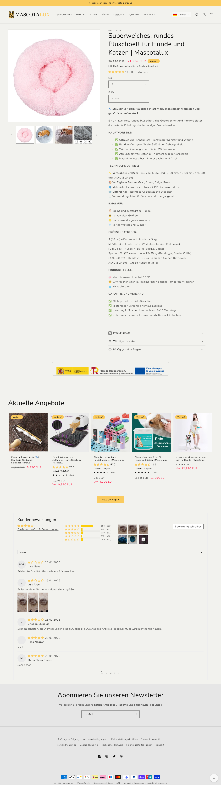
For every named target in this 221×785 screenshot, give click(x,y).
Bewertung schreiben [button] (188, 526)
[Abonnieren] (135, 714)
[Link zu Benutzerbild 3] (43, 602)
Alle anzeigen (110, 499)
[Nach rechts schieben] (96, 134)
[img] (36, 562)
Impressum (139, 783)
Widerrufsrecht (83, 783)
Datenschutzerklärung (103, 783)
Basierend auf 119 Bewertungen (37, 529)
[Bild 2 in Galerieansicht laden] (44, 135)
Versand (124, 66)
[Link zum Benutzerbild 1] (22, 602)
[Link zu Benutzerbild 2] (33, 602)
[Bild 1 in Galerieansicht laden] (25, 135)
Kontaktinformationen (157, 783)
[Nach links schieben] (11, 134)
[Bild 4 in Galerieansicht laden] (83, 135)
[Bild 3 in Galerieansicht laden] (64, 135)
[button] (64, 14)
